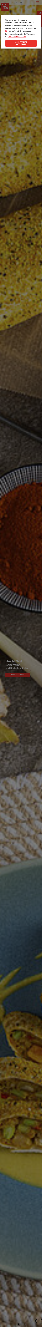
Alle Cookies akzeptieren (21, 43)
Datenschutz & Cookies (17, 37)
